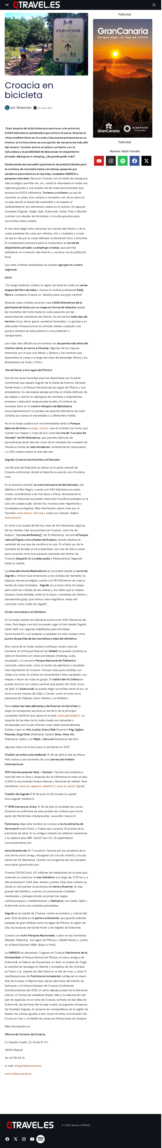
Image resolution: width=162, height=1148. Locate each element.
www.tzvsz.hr (13, 517)
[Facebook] (134, 161)
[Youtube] (99, 161)
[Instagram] (111, 161)
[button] (7, 5)
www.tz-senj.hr (66, 786)
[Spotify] (123, 161)
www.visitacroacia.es (18, 1073)
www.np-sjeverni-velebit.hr (36, 786)
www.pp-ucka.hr (38, 428)
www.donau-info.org (30, 513)
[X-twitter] (146, 161)
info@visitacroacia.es (27, 1066)
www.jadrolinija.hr (69, 715)
